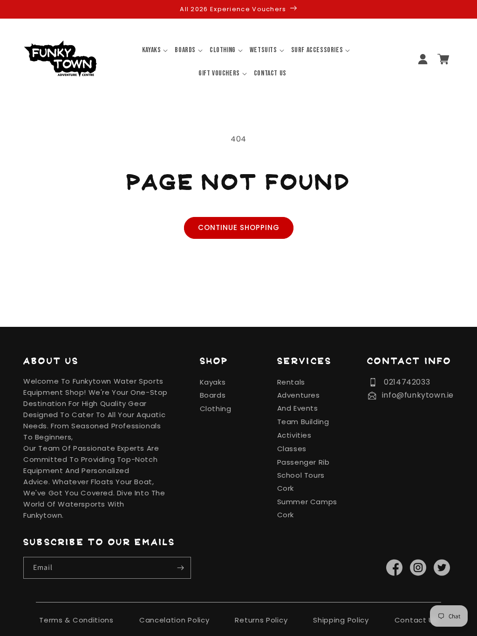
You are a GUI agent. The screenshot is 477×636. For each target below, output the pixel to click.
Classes (292, 448)
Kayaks (213, 382)
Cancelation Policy (174, 620)
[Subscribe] (180, 568)
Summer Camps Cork (307, 508)
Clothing (216, 408)
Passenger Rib (303, 462)
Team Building (303, 421)
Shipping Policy (341, 620)
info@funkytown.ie (418, 395)
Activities (294, 435)
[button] (151, 50)
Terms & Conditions (76, 620)
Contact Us (416, 620)
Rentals (291, 382)
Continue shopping (238, 227)
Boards (213, 395)
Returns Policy (261, 620)
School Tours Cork (301, 481)
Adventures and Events (298, 401)
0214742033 (407, 382)
